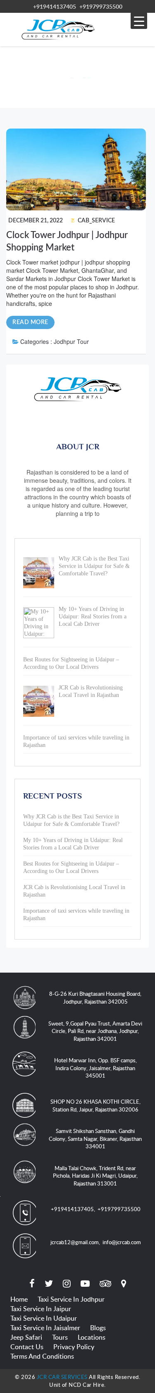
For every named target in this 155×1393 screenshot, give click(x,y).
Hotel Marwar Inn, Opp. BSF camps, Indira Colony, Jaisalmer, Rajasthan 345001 (95, 1068)
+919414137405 (54, 6)
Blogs (98, 1327)
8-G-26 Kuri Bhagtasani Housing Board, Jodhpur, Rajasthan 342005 (95, 997)
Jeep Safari (26, 1337)
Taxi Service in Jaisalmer (45, 1327)
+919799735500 (100, 6)
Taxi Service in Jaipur (40, 1308)
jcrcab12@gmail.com (74, 1242)
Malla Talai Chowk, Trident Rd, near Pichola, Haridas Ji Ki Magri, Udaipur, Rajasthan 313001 (95, 1175)
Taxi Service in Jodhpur (71, 1299)
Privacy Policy (73, 1346)
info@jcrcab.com (122, 1242)
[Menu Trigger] (139, 20)
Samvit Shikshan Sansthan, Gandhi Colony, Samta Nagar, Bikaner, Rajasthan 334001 (95, 1138)
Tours (60, 1337)
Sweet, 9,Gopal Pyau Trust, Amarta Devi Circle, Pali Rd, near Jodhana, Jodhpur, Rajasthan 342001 (95, 1031)
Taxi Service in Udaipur (43, 1318)
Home (19, 1299)
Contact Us (26, 1346)
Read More (30, 322)
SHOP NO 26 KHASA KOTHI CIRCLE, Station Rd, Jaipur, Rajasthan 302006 (95, 1105)
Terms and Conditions (42, 1356)
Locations (91, 1337)
